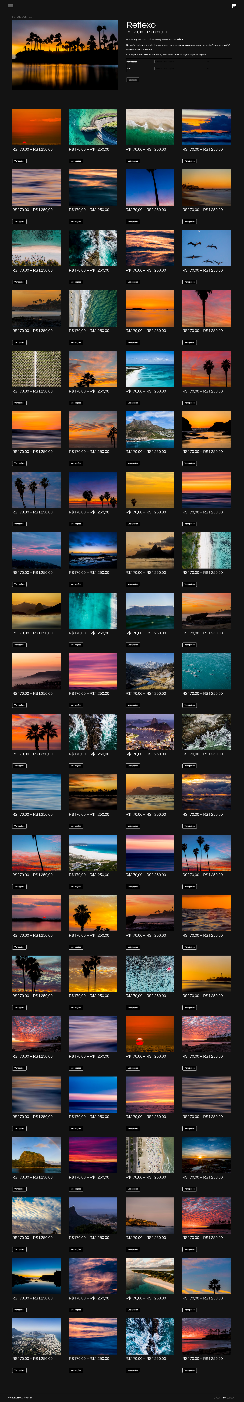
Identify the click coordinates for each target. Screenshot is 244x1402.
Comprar (132, 80)
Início (14, 17)
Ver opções (19, 161)
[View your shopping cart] (233, 5)
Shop (20, 17)
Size (128, 69)
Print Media (131, 62)
